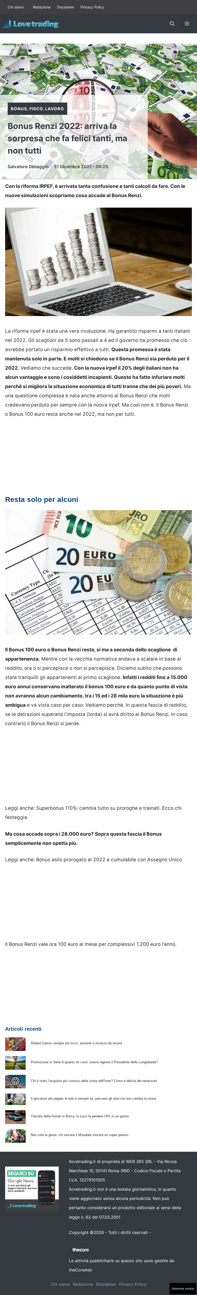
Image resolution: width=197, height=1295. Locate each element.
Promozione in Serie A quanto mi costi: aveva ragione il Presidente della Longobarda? (94, 1062)
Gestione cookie (183, 1288)
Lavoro (54, 108)
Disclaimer (65, 7)
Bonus (19, 108)
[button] (172, 24)
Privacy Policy (92, 7)
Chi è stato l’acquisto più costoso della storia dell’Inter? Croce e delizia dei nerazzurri (94, 1081)
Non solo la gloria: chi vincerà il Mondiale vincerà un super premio (79, 1135)
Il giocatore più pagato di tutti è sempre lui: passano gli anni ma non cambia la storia (93, 1098)
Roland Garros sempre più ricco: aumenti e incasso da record (76, 1043)
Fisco (36, 108)
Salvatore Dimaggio (28, 166)
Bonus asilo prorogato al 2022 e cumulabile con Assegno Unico (109, 860)
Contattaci (162, 1232)
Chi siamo (16, 7)
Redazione (42, 7)
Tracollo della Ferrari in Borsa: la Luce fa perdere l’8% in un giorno (80, 1116)
